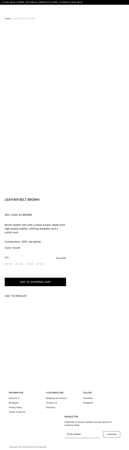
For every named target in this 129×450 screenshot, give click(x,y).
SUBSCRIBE (111, 434)
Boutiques (14, 402)
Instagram (88, 402)
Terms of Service (17, 412)
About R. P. (14, 398)
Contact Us (51, 402)
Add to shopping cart (35, 281)
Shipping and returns (56, 398)
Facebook (88, 398)
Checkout (50, 407)
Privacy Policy (15, 407)
